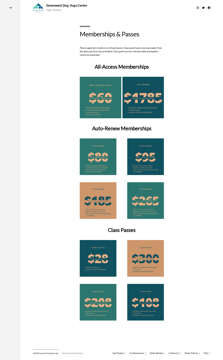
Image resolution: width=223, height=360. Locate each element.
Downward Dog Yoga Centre (66, 5)
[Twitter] (203, 8)
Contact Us (174, 353)
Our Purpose (118, 353)
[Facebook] (209, 8)
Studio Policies (191, 353)
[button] (10, 180)
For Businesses (137, 353)
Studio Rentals (156, 353)
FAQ (206, 353)
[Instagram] (198, 8)
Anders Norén (77, 353)
